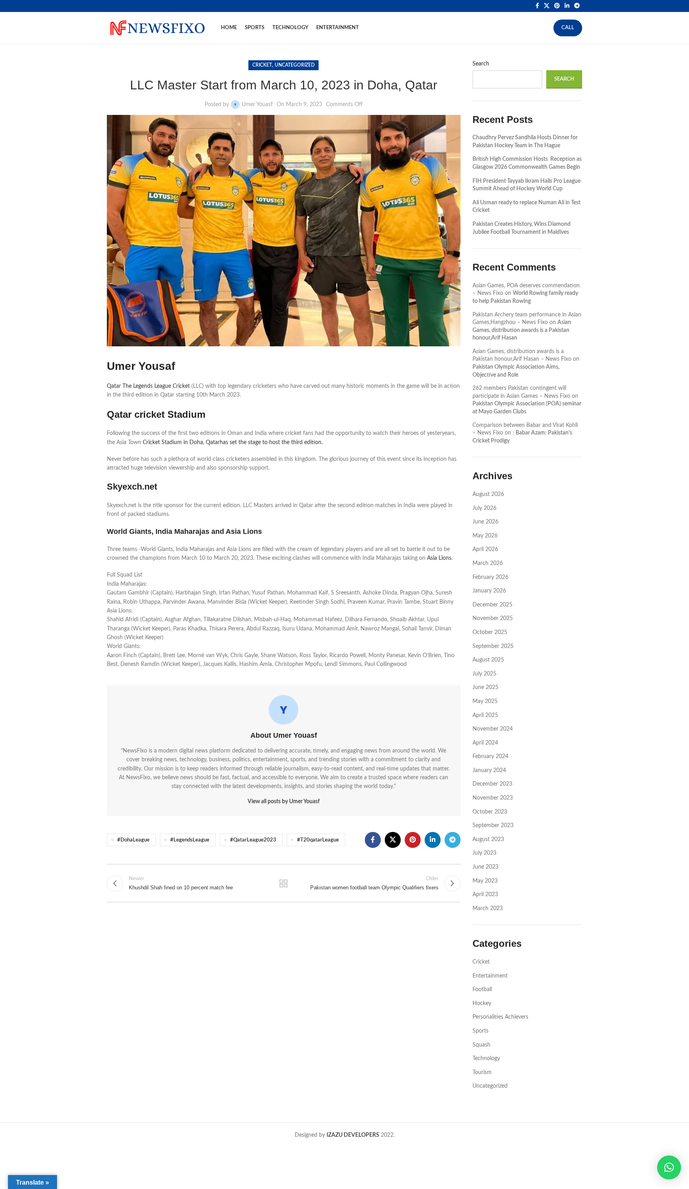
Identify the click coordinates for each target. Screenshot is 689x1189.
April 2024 (485, 743)
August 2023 (488, 839)
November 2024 (492, 729)
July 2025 (484, 674)
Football (482, 989)
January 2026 (489, 591)
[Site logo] (157, 28)
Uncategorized (295, 65)
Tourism (482, 1072)
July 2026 (484, 508)
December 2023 (492, 784)
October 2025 (489, 632)
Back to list (283, 883)
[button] (669, 1167)
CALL (567, 27)
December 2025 (492, 605)
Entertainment (490, 976)
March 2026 (487, 563)
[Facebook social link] (537, 6)
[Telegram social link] (577, 6)
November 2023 (492, 798)
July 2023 (484, 853)
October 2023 (489, 812)
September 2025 (493, 646)
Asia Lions (439, 558)
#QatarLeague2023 (253, 839)
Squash (481, 1045)
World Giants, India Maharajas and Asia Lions (184, 531)
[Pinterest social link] (557, 6)
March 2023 (487, 908)
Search (480, 64)
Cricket (262, 65)
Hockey (481, 1003)
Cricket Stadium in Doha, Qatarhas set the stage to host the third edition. (233, 442)
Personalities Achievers (500, 1017)
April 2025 (485, 715)
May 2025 (485, 701)
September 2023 (493, 825)
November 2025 (492, 618)
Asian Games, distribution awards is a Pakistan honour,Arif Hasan (521, 330)
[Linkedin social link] (567, 6)
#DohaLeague (133, 839)
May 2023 (485, 881)
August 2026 (488, 494)
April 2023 (485, 894)
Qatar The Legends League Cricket (148, 386)
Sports (480, 1031)
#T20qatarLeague (318, 839)
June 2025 (485, 687)
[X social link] (546, 6)
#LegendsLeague (189, 839)
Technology (486, 1058)
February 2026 (490, 577)
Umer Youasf (257, 104)
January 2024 (489, 770)
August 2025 (488, 660)
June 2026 (485, 522)
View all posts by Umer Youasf (284, 801)
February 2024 (490, 756)
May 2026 (485, 536)
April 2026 (485, 549)
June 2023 (485, 867)
